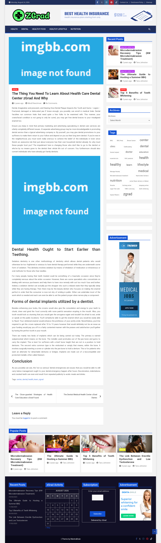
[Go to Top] (154, 531)
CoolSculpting (128, 147)
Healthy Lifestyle (58, 29)
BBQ (111, 140)
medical (143, 171)
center (19, 379)
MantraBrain (76, 539)
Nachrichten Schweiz (142, 176)
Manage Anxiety (115, 171)
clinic (112, 146)
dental (25, 379)
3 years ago (127, 81)
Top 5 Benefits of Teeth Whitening (135, 94)
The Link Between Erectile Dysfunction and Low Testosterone (134, 459)
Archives (111, 116)
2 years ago (127, 62)
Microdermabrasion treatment (119, 176)
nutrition (116, 180)
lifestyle (143, 164)
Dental (24, 29)
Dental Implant (114, 152)
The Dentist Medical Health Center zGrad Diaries (80, 396)
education (144, 152)
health (30, 379)
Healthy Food (39, 29)
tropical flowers (114, 195)
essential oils (114, 158)
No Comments (51, 103)
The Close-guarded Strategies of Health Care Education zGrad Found (33, 396)
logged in (26, 418)
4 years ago (126, 466)
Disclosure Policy (137, 2)
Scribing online (127, 185)
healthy (115, 165)
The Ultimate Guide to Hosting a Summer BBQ (135, 76)
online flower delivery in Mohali (139, 181)
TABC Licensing (129, 189)
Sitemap (149, 2)
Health (14, 29)
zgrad (41, 379)
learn (36, 379)
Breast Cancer (131, 140)
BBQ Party (120, 140)
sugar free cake (115, 189)
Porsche (112, 185)
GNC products (129, 158)
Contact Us (124, 2)
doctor (129, 151)
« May (47, 528)
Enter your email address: (98, 505)
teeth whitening (144, 189)
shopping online (144, 185)
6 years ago (19, 103)
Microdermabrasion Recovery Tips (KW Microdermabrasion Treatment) (135, 54)
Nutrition (76, 29)
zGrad (104, 520)
